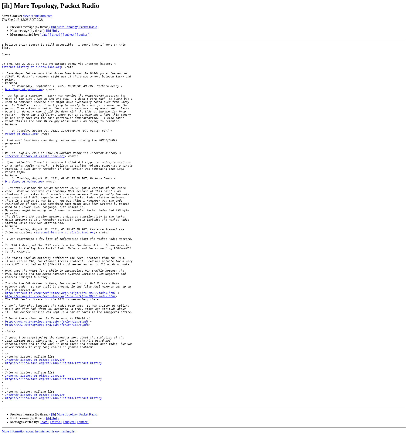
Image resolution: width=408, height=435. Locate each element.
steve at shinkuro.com (37, 16)
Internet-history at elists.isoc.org (35, 359)
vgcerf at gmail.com (21, 133)
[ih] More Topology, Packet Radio (74, 27)
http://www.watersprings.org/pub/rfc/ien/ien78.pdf (46, 321)
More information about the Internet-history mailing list (38, 431)
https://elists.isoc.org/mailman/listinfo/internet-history (53, 363)
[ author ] (83, 34)
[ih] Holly (52, 30)
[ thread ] (56, 34)
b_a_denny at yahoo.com (23, 89)
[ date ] (44, 34)
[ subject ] (69, 34)
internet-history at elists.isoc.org (31, 67)
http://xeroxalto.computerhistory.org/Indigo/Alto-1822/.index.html (60, 293)
